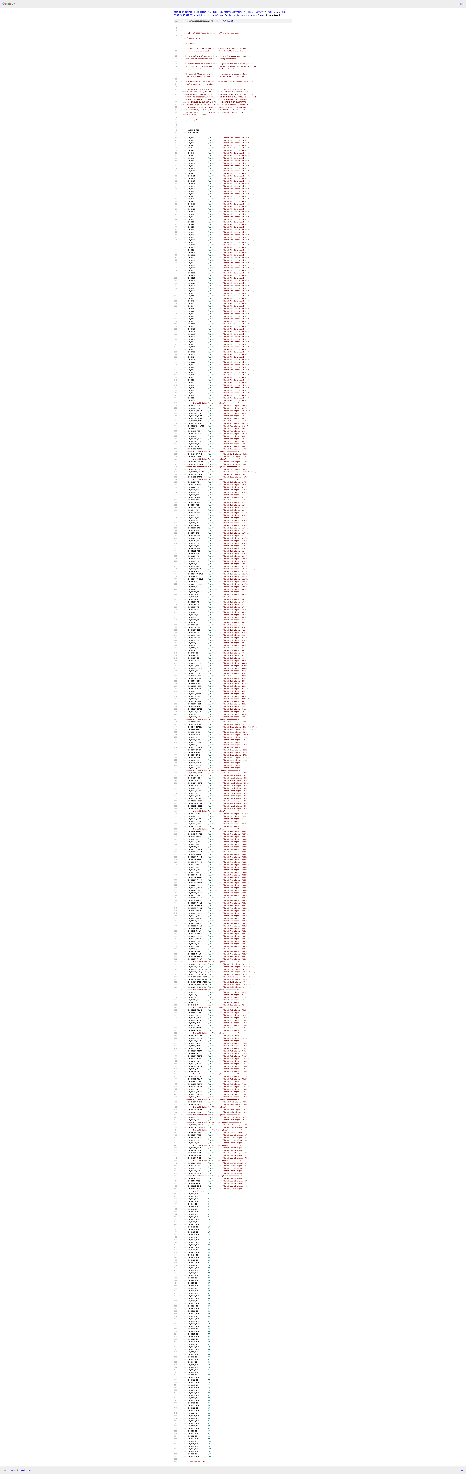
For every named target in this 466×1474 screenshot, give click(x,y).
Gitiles (14, 1470)
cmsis (236, 15)
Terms (28, 1470)
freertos (217, 11)
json (462, 1470)
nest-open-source (183, 11)
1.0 (209, 11)
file (223, 21)
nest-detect (200, 11)
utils (228, 15)
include (253, 15)
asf (216, 15)
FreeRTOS (271, 11)
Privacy (21, 1470)
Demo (282, 11)
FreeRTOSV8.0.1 (256, 11)
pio (261, 15)
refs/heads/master (233, 11)
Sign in (461, 4)
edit (230, 21)
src (211, 15)
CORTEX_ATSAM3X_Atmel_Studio (190, 15)
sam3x (244, 15)
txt (455, 1470)
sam (222, 15)
